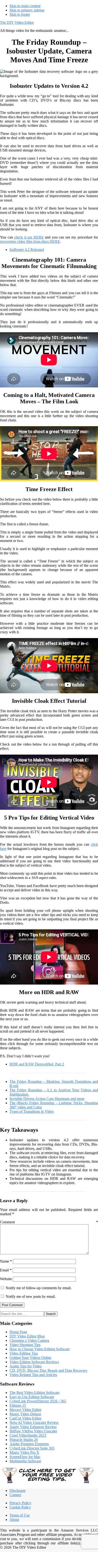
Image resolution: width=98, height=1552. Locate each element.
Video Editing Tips (24, 1353)
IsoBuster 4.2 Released (27, 250)
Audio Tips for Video (26, 1366)
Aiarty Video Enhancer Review (33, 1427)
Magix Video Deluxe (25, 1414)
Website (6, 1279)
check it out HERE (29, 237)
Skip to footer (20, 14)
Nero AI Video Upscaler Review (34, 1422)
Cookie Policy (20, 1507)
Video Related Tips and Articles (33, 1375)
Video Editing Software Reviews (34, 1362)
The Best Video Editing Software (34, 1393)
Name (6, 1261)
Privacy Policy (20, 1503)
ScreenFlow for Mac (25, 1457)
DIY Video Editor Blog (27, 1336)
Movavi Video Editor (25, 1410)
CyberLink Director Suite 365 (32, 1448)
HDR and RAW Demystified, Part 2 (37, 1064)
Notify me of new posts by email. (31, 1296)
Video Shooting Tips (25, 1345)
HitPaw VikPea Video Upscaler (33, 1431)
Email (6, 1270)
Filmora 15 (18, 1405)
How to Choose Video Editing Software (40, 1349)
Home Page (18, 1332)
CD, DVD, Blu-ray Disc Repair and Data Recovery (49, 1370)
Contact (15, 1495)
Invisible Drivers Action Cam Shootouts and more (47, 1099)
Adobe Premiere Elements (29, 1444)
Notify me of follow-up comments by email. (39, 1288)
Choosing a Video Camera (29, 1340)
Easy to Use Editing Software (32, 1397)
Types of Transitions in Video (32, 1111)
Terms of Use (20, 1515)
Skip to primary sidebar (27, 10)
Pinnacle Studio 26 (24, 1440)
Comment (49, 1222)
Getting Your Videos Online (30, 1358)
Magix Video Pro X (24, 1452)
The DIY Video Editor (17, 22)
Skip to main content (25, 6)
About (14, 1520)
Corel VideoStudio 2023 (28, 1435)
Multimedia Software (25, 1461)
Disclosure (17, 1491)
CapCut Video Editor (25, 1418)
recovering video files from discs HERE (30, 241)
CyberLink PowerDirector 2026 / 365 (38, 1401)
